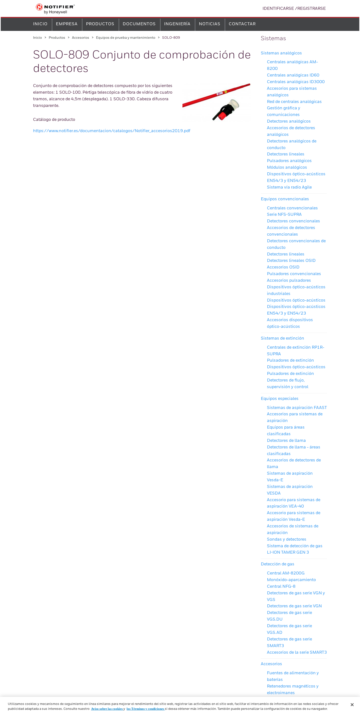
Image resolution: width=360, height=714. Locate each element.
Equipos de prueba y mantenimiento (125, 37)
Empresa (67, 24)
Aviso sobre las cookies (107, 709)
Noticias (209, 24)
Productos (100, 24)
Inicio (40, 24)
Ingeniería (177, 24)
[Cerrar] (352, 704)
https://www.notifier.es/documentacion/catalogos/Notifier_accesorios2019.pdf (111, 131)
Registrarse (311, 9)
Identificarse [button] (278, 9)
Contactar (242, 24)
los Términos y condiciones (146, 709)
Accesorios (80, 37)
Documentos (139, 24)
